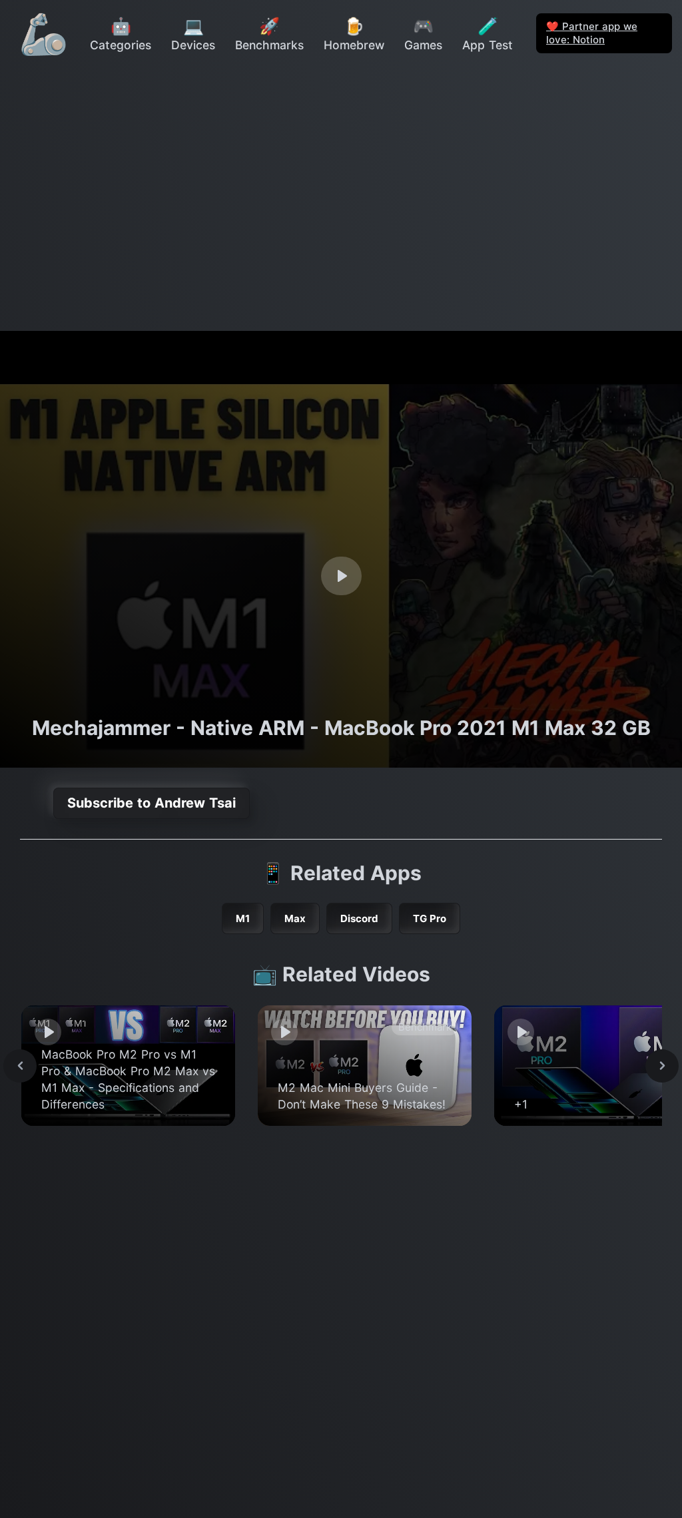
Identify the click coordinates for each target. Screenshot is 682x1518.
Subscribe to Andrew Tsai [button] (151, 803)
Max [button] (295, 918)
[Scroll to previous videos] (20, 1066)
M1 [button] (243, 918)
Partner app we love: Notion (591, 33)
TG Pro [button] (429, 918)
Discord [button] (359, 918)
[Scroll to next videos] (662, 1066)
